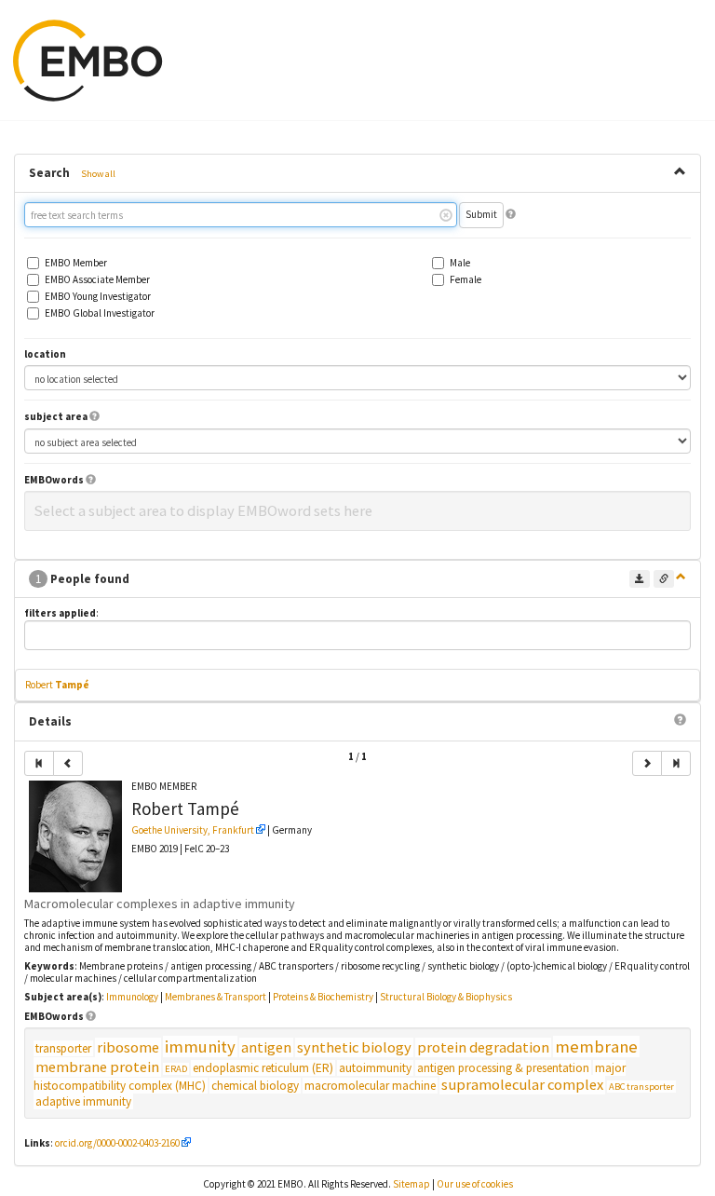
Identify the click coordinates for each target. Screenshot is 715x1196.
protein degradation (483, 1047)
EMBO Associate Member (97, 280)
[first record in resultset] (39, 763)
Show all (98, 174)
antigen (266, 1047)
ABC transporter (641, 1086)
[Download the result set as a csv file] (639, 579)
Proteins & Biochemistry (323, 996)
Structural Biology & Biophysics (446, 996)
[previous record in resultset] (68, 763)
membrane (596, 1046)
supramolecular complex (522, 1084)
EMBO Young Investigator (98, 297)
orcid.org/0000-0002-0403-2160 (117, 1142)
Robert (57, 684)
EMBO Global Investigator (100, 313)
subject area (56, 417)
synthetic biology (354, 1047)
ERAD (176, 1069)
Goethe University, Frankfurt (192, 829)
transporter (63, 1048)
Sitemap (411, 1183)
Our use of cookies (475, 1183)
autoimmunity (375, 1068)
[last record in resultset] (676, 763)
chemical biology (255, 1086)
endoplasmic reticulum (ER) (263, 1068)
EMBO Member (76, 263)
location (45, 354)
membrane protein (97, 1067)
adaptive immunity (83, 1101)
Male (460, 263)
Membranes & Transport (215, 996)
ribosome (128, 1047)
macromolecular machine (370, 1086)
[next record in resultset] (647, 763)
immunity (200, 1046)
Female (465, 280)
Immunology (132, 996)
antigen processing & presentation (503, 1068)
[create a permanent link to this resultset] (664, 579)
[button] (511, 214)
